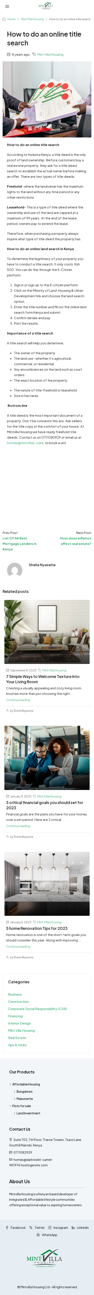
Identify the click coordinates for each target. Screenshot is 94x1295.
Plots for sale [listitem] (21, 1106)
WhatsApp (49, 1235)
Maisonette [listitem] (25, 1099)
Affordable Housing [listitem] (26, 1084)
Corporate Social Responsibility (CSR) (37, 1009)
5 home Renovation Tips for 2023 (37, 928)
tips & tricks (17, 1045)
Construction (18, 1001)
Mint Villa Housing (32, 19)
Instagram (60, 1227)
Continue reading (18, 700)
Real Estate (17, 1037)
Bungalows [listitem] (25, 1091)
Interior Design (19, 1023)
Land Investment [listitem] (28, 1113)
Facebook (18, 1227)
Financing (15, 1016)
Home (11, 19)
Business (15, 994)
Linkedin (83, 1227)
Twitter (39, 1227)
